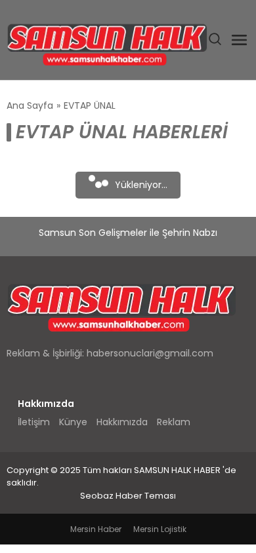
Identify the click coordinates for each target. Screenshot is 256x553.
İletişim (34, 422)
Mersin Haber (95, 529)
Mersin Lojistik (159, 529)
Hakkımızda (122, 422)
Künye (73, 422)
